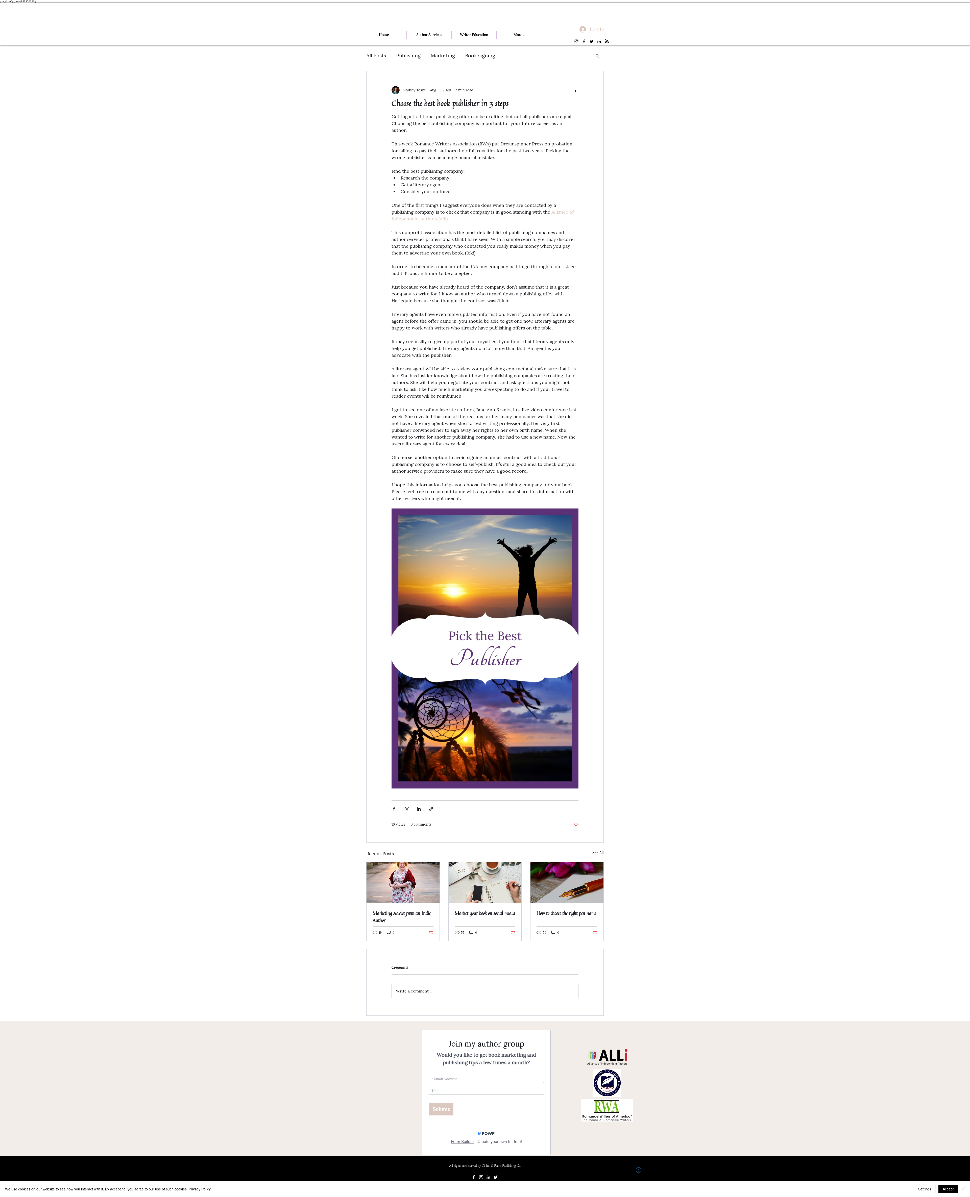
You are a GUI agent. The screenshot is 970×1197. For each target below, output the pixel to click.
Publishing (408, 55)
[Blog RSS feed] (607, 41)
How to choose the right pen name (566, 912)
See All (598, 852)
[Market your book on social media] (485, 882)
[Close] (964, 1189)
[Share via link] (431, 808)
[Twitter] (591, 41)
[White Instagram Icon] (481, 1177)
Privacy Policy (200, 1188)
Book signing (480, 55)
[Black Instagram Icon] (576, 41)
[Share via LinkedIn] (418, 808)
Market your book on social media (485, 912)
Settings (924, 1188)
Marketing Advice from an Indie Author (402, 916)
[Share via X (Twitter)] (406, 808)
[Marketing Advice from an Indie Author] (403, 882)
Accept (948, 1188)
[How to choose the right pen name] (566, 882)
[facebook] (584, 41)
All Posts (376, 55)
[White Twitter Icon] (495, 1177)
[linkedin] (599, 41)
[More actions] (575, 90)
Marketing (443, 55)
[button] (597, 56)
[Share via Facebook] (394, 808)
